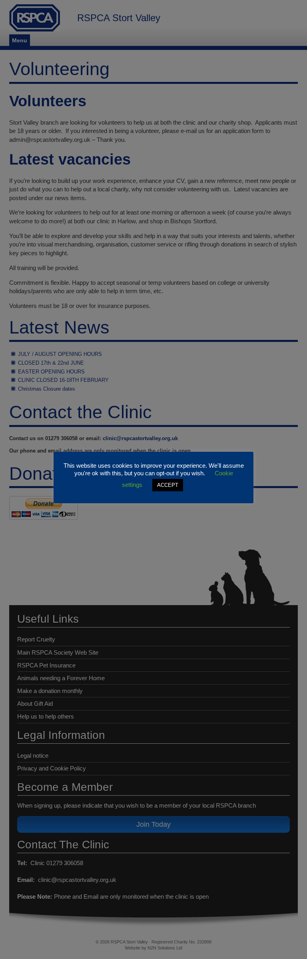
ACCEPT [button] (167, 485)
